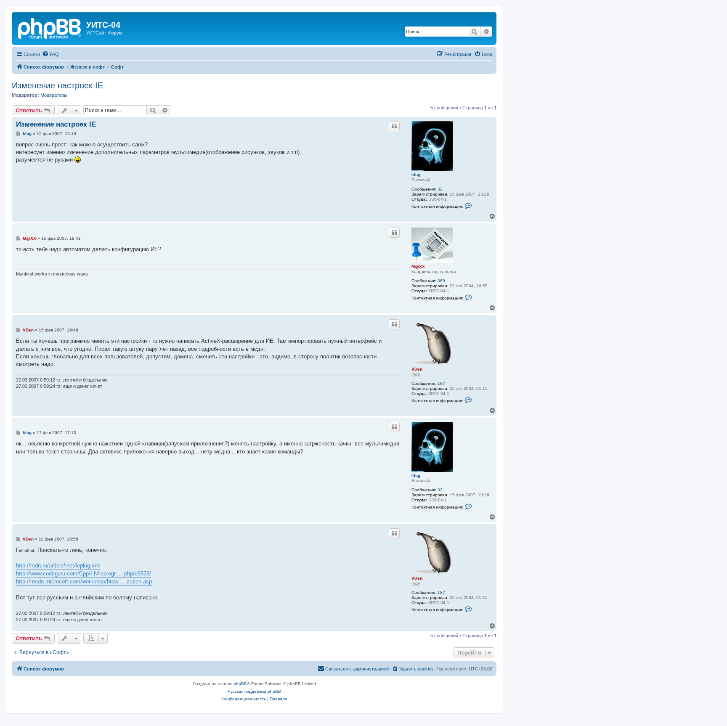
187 (441, 383)
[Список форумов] (50, 27)
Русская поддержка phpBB (254, 691)
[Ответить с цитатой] (394, 126)
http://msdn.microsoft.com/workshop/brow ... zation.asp (84, 581)
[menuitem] (50, 54)
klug (415, 174)
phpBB (240, 683)
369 (441, 280)
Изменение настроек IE (57, 85)
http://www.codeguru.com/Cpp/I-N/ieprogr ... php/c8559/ (83, 573)
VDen (416, 369)
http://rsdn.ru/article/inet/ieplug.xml (58, 565)
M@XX (418, 266)
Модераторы (53, 95)
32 (440, 189)
